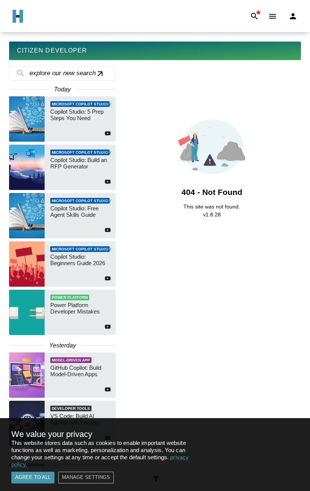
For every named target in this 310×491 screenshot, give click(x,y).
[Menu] (273, 16)
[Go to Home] (18, 16)
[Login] (293, 16)
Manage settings (86, 477)
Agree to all (33, 477)
